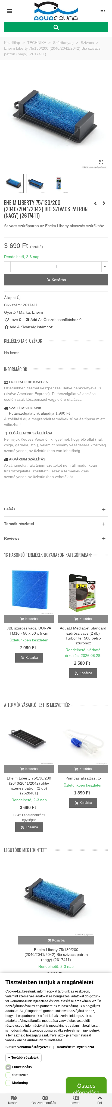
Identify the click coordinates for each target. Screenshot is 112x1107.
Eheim (37, 312)
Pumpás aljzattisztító (83, 778)
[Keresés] (56, 27)
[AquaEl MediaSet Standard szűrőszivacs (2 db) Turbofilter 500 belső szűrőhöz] (83, 590)
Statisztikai (20, 1075)
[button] (56, 509)
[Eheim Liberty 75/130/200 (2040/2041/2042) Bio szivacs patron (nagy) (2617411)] (101, 162)
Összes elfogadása (86, 1089)
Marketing (20, 1083)
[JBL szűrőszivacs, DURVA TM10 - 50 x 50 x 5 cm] (29, 590)
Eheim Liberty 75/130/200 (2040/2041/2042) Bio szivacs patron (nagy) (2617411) (56, 954)
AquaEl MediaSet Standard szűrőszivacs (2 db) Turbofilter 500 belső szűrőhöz (83, 635)
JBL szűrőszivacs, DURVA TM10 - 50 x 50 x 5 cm (29, 630)
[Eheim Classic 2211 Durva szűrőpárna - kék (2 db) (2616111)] (104, 203)
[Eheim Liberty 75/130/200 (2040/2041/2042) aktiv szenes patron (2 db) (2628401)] (29, 740)
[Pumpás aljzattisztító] (83, 740)
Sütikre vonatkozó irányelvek (28, 1047)
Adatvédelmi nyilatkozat (75, 1047)
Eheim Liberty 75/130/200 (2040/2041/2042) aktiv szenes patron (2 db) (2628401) (29, 785)
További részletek (25, 1058)
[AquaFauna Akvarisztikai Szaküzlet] (56, 11)
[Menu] (9, 11)
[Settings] (103, 11)
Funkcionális (22, 1067)
